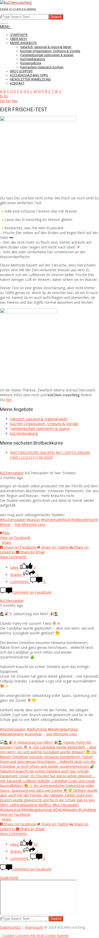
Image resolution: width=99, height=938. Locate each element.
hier (9, 399)
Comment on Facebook (31, 592)
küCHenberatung (24, 433)
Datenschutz (10, 927)
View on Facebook (15, 537)
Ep (6, 96)
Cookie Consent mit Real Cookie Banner (36, 935)
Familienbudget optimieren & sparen (40, 428)
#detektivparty (12, 734)
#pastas (33, 519)
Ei (1, 96)
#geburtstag (37, 729)
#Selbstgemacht (84, 519)
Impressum (34, 927)
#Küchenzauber (13, 519)
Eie (2, 100)
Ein (8, 100)
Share (6, 542)
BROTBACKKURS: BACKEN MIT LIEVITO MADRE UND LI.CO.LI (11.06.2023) (50, 455)
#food (5, 524)
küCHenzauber (12, 472)
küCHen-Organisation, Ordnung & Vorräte (44, 423)
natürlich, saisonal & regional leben (39, 418)
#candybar (33, 734)
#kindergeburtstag (63, 729)
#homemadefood (55, 519)
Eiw (14, 100)
